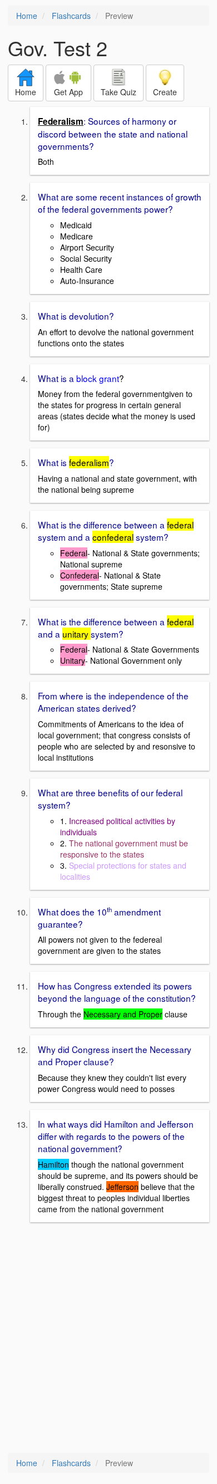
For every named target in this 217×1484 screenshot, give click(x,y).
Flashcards (71, 15)
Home (26, 15)
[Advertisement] (108, 1338)
